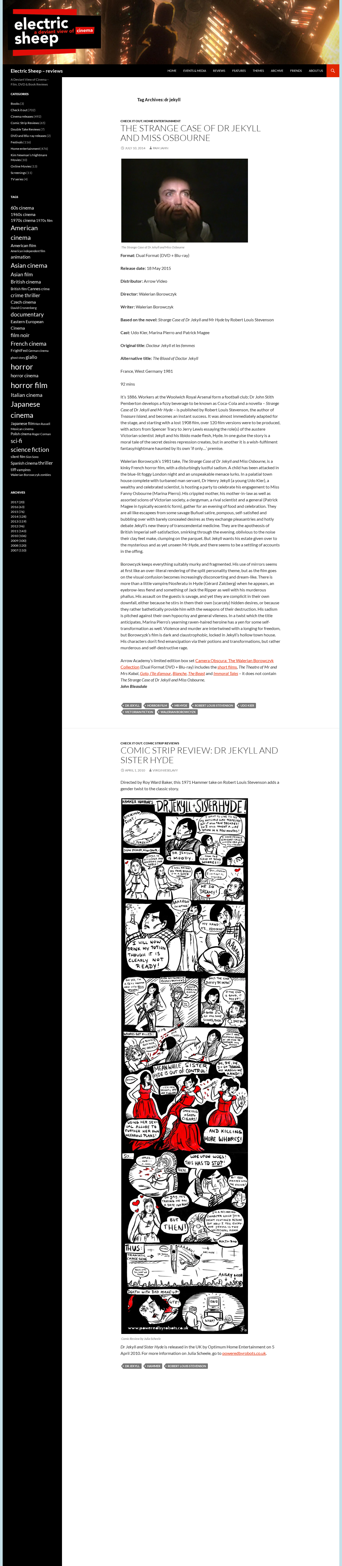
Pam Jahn (160, 148)
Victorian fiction (139, 712)
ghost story (18, 357)
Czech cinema (23, 302)
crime (45, 289)
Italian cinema (26, 395)
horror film (157, 705)
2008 (18, 545)
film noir (20, 335)
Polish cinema (21, 434)
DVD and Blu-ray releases (28, 136)
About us (316, 70)
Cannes (34, 288)
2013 (18, 521)
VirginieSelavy (165, 770)
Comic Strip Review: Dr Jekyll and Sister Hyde (199, 755)
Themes (258, 70)
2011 (18, 531)
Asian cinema (29, 265)
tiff (13, 469)
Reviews (219, 70)
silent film (18, 456)
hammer (153, 1366)
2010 (18, 536)
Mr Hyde (180, 705)
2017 (18, 502)
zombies (45, 474)
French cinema (28, 343)
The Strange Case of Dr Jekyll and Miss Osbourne (191, 132)
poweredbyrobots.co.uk (244, 1353)
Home (172, 70)
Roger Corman (41, 434)
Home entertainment (162, 121)
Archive (277, 70)
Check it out (131, 121)
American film (23, 245)
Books (15, 104)
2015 (18, 512)
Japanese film (23, 423)
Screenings (18, 173)
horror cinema (24, 375)
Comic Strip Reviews (161, 743)
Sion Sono (32, 456)
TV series (17, 179)
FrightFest (19, 350)
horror (22, 366)
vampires (24, 470)
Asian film (22, 274)
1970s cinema (23, 220)
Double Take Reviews (25, 129)
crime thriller (25, 295)
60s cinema (22, 208)
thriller (45, 463)
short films (227, 666)
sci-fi (16, 440)
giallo (31, 357)
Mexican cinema (22, 429)
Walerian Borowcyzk (178, 712)
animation (20, 257)
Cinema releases (22, 116)
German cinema (38, 350)
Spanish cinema (24, 463)
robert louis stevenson (214, 705)
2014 (18, 516)
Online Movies (21, 166)
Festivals (17, 142)
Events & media (194, 70)
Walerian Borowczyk (25, 474)
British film (19, 289)
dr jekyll (132, 705)
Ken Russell (42, 424)
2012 (18, 526)
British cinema (26, 282)
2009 (18, 541)
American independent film (28, 251)
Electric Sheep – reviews (37, 71)
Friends (296, 70)
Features (239, 70)
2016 (18, 507)
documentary (27, 314)
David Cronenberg (24, 308)
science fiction (30, 449)
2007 (18, 550)
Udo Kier (247, 705)
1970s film (44, 220)
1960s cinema (23, 214)
